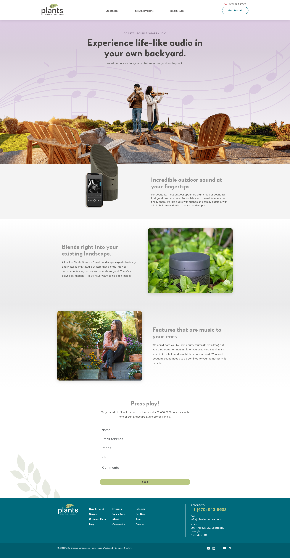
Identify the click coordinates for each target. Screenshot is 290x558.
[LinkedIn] (219, 547)
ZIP (103, 455)
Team (138, 519)
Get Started (235, 10)
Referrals (140, 508)
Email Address (108, 437)
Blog (91, 524)
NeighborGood (96, 508)
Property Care (177, 11)
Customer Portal (97, 519)
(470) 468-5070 (237, 3)
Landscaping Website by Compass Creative (112, 548)
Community (118, 524)
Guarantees (118, 514)
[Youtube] (224, 547)
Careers (93, 514)
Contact (140, 524)
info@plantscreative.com (206, 519)
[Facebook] (208, 547)
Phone (104, 446)
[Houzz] (229, 547)
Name (104, 428)
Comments (106, 464)
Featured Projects (143, 11)
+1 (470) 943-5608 (209, 509)
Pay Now (140, 514)
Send (145, 481)
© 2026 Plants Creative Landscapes (73, 548)
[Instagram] (213, 547)
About (115, 519)
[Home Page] (53, 9)
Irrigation (117, 508)
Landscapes (111, 11)
